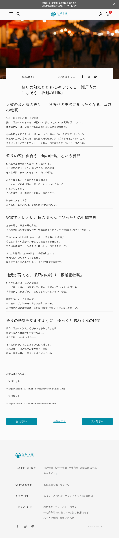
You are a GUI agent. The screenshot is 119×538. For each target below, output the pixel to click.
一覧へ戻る (59, 421)
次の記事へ (97, 421)
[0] (108, 14)
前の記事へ (22, 421)
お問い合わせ (67, 518)
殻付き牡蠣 (61, 468)
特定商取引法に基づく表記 (58, 512)
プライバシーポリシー (67, 507)
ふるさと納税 (51, 518)
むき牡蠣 (48, 468)
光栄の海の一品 (88, 468)
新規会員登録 (51, 485)
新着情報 (88, 496)
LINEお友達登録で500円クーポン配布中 (59, 5)
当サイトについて (53, 496)
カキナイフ (50, 473)
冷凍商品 (73, 468)
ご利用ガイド (81, 512)
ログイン (64, 485)
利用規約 (48, 507)
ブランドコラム (73, 496)
